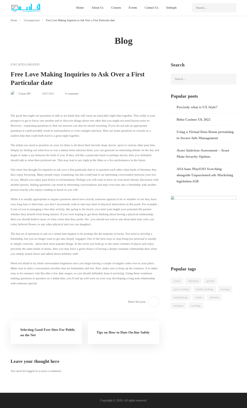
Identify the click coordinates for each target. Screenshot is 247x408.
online (198, 297)
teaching (195, 305)
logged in (32, 370)
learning (225, 289)
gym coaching (181, 289)
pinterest (214, 297)
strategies (179, 305)
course (177, 280)
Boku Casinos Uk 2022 (193, 119)
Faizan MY (24, 93)
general (210, 280)
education (193, 280)
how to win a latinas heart (59, 150)
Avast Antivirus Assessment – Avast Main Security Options (203, 153)
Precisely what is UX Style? (197, 107)
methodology (181, 297)
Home (14, 20)
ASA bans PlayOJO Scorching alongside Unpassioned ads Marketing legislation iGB (205, 175)
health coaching (204, 289)
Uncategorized (31, 20)
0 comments (71, 93)
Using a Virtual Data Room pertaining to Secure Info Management (205, 135)
